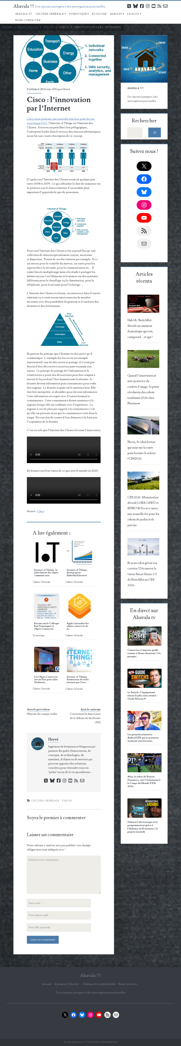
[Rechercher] (154, 132)
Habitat (116, 14)
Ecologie (99, 14)
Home (7, 27)
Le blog (133, 14)
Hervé (66, 89)
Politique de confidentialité (99, 984)
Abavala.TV (23, 14)
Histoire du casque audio (42, 714)
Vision (48, 27)
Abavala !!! (23, 6)
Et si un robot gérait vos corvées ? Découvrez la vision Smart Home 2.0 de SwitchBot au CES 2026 (142, 574)
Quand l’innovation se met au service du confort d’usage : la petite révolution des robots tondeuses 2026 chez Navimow (143, 389)
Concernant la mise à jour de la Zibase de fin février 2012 (85, 718)
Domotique (78, 14)
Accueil (46, 984)
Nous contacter (28, 20)
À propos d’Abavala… (67, 984)
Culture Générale (50, 14)
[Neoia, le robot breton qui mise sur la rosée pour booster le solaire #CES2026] (143, 426)
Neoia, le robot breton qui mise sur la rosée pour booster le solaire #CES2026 (141, 450)
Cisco (40, 511)
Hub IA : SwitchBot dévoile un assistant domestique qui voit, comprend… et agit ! (140, 328)
